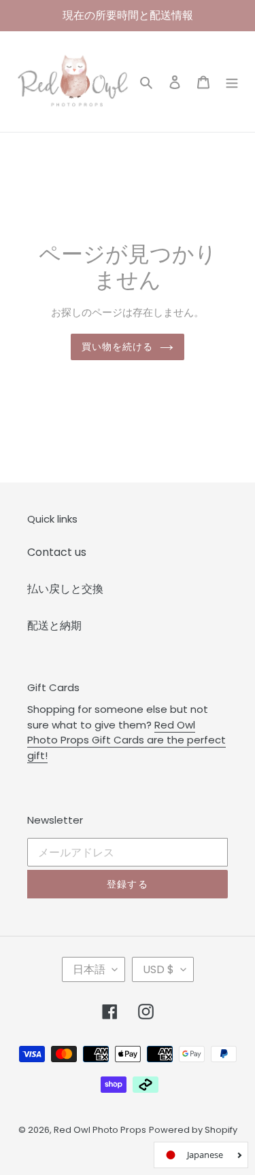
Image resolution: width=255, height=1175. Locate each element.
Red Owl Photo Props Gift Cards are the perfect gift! (126, 740)
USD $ (158, 969)
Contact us (56, 552)
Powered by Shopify (193, 1129)
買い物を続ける (118, 346)
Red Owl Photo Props (100, 1129)
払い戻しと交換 (65, 589)
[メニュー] (232, 82)
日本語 (89, 969)
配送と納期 (54, 625)
